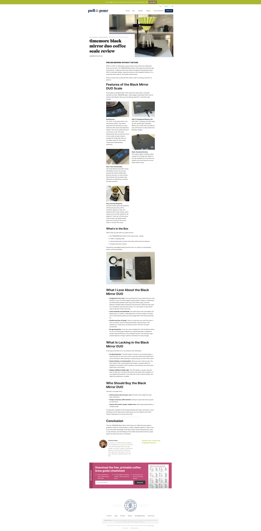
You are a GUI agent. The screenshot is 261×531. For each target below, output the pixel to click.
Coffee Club (169, 10)
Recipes (148, 10)
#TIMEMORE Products (149, 443)
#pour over (156, 440)
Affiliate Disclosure (134, 527)
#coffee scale (147, 440)
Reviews (140, 10)
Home (90, 37)
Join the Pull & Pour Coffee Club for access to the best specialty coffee (130, 2)
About (160, 6)
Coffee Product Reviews (103, 37)
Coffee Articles (95, 37)
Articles (128, 10)
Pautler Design (123, 444)
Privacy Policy (125, 527)
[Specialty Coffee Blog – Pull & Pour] (98, 10)
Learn (133, 10)
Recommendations (159, 10)
